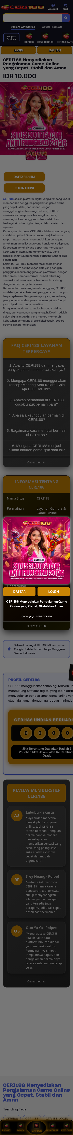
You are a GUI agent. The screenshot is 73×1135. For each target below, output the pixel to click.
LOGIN (53, 591)
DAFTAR (19, 591)
